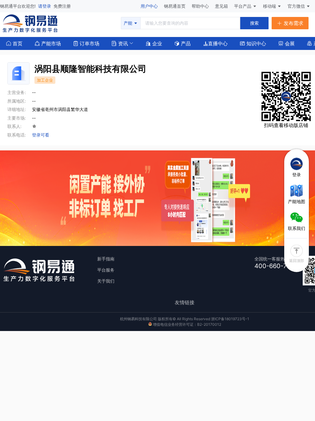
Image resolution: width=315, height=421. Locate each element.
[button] (120, 43)
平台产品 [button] (242, 6)
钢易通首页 (175, 6)
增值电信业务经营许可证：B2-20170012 (186, 324)
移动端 (270, 6)
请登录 (45, 6)
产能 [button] (129, 23)
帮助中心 (201, 6)
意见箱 (222, 6)
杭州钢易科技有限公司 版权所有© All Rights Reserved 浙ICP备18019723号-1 (184, 319)
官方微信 (297, 6)
